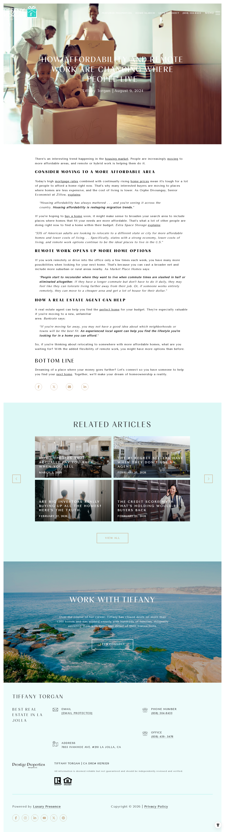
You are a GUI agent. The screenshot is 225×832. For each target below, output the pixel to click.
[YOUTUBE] (44, 817)
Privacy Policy (156, 806)
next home (64, 374)
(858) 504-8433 (161, 713)
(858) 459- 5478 (162, 736)
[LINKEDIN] (34, 817)
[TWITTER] (53, 817)
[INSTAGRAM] (25, 817)
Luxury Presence (47, 806)
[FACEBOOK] (15, 817)
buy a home (73, 216)
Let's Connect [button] (112, 644)
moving (172, 158)
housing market (116, 158)
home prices (140, 181)
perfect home (109, 309)
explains (74, 194)
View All (112, 537)
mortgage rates (66, 181)
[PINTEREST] (63, 817)
